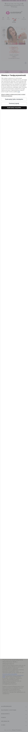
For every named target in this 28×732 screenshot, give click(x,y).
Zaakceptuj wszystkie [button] (14, 107)
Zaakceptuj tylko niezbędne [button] (14, 99)
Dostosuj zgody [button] (14, 103)
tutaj (18, 91)
